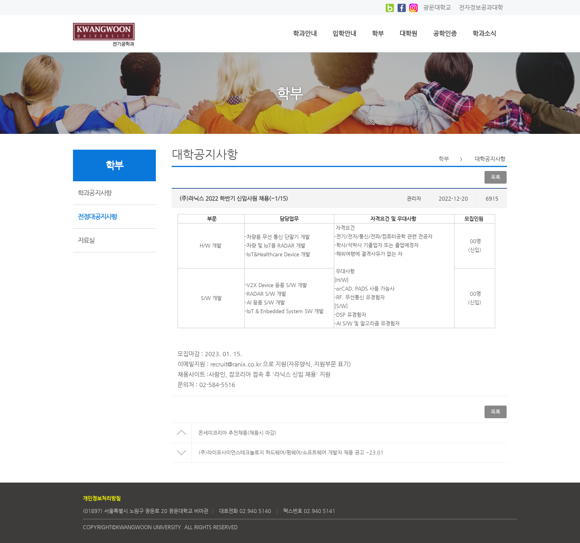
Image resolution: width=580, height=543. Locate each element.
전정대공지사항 (97, 216)
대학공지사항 (490, 159)
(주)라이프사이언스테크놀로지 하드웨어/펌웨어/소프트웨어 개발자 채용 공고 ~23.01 (291, 452)
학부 (378, 33)
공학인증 (445, 33)
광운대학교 (437, 7)
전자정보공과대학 (481, 7)
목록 (495, 412)
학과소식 (484, 33)
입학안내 (344, 33)
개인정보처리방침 (102, 498)
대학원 (408, 33)
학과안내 (305, 33)
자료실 (86, 240)
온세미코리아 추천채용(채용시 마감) (237, 433)
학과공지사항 (94, 193)
